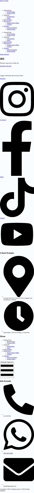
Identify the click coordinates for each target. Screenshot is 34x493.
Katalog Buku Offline (13, 23)
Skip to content (4, 1)
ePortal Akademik (12, 28)
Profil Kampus (11, 12)
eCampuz (6, 26)
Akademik (6, 15)
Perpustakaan (7, 21)
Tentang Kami (7, 10)
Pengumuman (11, 16)
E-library (9, 24)
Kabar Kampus (7, 20)
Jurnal (8, 18)
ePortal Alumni (11, 29)
